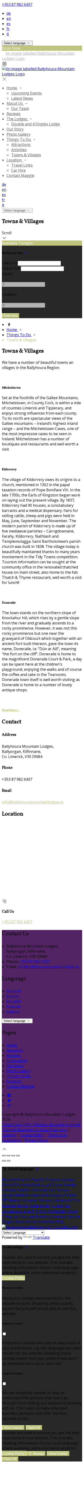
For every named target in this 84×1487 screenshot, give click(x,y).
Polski (72, 1211)
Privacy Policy (36, 1140)
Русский (27, 1216)
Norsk (22, 1205)
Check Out (11, 268)
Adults (7, 273)
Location (15, 160)
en (9, 18)
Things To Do (19, 139)
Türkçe (56, 1205)
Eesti (35, 1184)
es (8, 23)
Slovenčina (45, 1221)
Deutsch (14, 991)
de (9, 13)
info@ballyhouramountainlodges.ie (32, 802)
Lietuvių (9, 1189)
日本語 (28, 1211)
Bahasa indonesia (54, 1200)
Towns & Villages (26, 154)
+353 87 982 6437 (17, 4)
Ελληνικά (22, 1184)
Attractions (21, 144)
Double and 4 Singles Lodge (35, 124)
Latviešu (24, 1189)
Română (42, 1216)
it (8, 33)
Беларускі (54, 1195)
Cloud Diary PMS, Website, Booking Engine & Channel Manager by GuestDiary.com (41, 1127)
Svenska (58, 1216)
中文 (60, 1221)
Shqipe (8, 1221)
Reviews (14, 113)
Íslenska (9, 1205)
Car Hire (18, 170)
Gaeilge (70, 1184)
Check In (9, 263)
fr (8, 28)
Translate (41, 1237)
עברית (75, 1200)
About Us (15, 103)
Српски (72, 1216)
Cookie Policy (31, 1134)
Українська (12, 1211)
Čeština (70, 1195)
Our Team (20, 108)
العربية (46, 1184)
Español (14, 1001)
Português (56, 1211)
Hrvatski (30, 1200)
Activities (19, 149)
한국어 (40, 1211)
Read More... (11, 710)
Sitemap (9, 1134)
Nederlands (39, 1205)
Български (34, 1195)
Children (9, 294)
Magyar (15, 1200)
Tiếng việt (10, 1216)
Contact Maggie (20, 175)
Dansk (7, 1184)
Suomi (57, 1184)
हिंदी (4, 1200)
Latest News (22, 98)
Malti (19, 1195)
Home (12, 88)
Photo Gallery (18, 134)
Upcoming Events (26, 93)
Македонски (43, 1189)
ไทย (67, 1205)
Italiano (13, 1011)
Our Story (15, 129)
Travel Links (22, 165)
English (13, 996)
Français (14, 1006)
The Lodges (17, 118)
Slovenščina (25, 1221)
